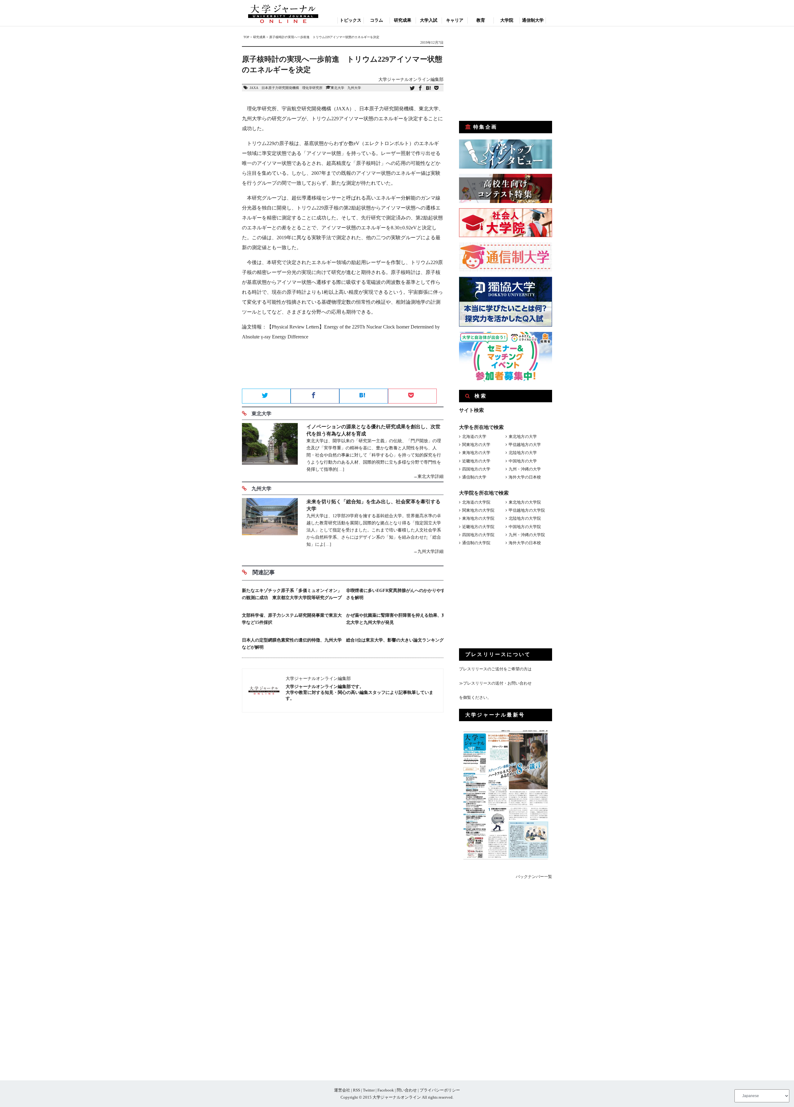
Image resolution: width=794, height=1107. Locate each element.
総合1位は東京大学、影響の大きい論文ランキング (395, 640)
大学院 (506, 20)
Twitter (369, 1090)
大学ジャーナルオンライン (396, 1097)
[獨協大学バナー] (505, 325)
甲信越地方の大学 (525, 444)
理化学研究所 (312, 88)
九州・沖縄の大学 (525, 469)
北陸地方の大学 (523, 452)
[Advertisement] (342, 366)
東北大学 (337, 88)
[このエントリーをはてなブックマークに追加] (428, 88)
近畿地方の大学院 (478, 526)
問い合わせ (407, 1090)
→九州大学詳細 (428, 551)
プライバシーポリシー (440, 1090)
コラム (376, 20)
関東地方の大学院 (478, 510)
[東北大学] (270, 451)
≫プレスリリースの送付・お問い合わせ (495, 683)
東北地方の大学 (523, 436)
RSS (356, 1090)
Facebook (385, 1090)
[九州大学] (270, 526)
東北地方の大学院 (525, 502)
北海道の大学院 (476, 502)
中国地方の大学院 (525, 526)
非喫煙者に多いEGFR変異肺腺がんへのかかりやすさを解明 (395, 594)
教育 (480, 20)
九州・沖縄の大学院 (527, 534)
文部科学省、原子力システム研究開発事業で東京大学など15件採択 (292, 619)
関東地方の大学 (476, 444)
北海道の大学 (474, 436)
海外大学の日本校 (525, 477)
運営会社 (342, 1090)
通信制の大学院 (476, 542)
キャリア (454, 20)
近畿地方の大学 (476, 461)
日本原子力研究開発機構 (280, 88)
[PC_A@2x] (505, 380)
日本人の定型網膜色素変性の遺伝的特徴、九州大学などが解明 (292, 644)
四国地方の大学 (476, 469)
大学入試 (428, 20)
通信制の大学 (474, 477)
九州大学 (354, 88)
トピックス (350, 20)
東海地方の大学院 (478, 518)
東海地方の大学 (476, 452)
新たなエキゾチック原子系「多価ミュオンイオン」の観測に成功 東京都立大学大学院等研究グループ (292, 594)
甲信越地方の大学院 (527, 510)
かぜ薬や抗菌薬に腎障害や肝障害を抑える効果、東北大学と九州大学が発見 (396, 619)
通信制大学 (533, 20)
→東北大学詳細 (428, 476)
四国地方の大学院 (478, 534)
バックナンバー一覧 (534, 876)
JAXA (254, 88)
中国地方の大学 (523, 461)
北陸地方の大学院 (525, 518)
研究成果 (402, 20)
